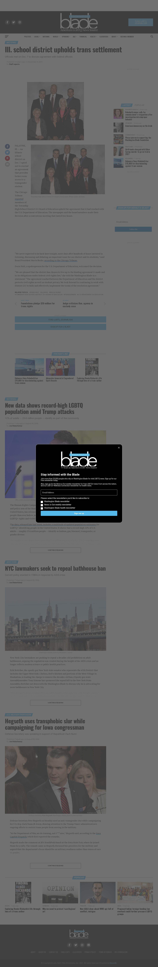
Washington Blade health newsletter (59, 508)
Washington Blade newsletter (56, 501)
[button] (79, 503)
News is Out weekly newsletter (57, 505)
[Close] (118, 447)
